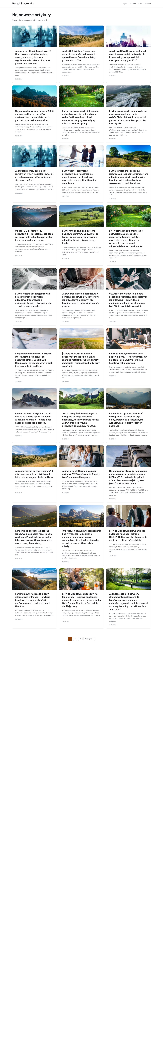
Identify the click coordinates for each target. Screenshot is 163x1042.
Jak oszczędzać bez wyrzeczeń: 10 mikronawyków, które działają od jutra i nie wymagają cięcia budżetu (34, 474)
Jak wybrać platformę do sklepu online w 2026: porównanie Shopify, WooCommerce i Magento (81, 474)
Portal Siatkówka (23, 3)
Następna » (89, 639)
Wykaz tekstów (129, 3)
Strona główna (144, 3)
